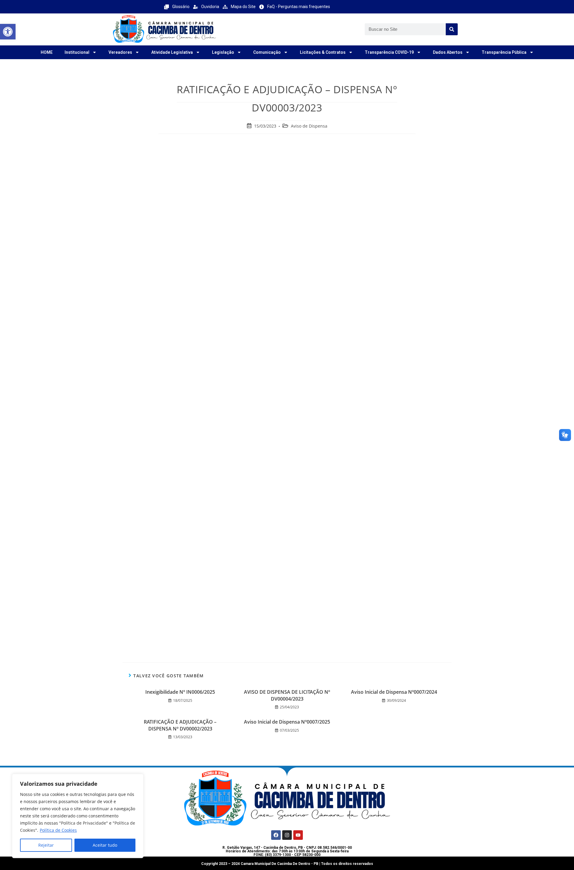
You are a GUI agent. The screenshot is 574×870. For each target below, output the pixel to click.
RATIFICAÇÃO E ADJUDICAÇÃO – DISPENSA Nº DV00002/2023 (180, 725)
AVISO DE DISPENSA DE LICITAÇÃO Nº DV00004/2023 (287, 695)
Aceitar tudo (105, 845)
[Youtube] (298, 835)
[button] (8, 31)
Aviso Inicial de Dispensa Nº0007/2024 (394, 692)
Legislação (223, 52)
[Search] (452, 29)
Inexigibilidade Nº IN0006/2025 (180, 692)
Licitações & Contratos (323, 52)
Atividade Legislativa (172, 52)
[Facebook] (276, 835)
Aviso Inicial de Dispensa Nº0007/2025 (287, 722)
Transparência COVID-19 (389, 52)
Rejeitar (46, 845)
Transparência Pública (504, 52)
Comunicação (267, 52)
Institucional (77, 52)
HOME (47, 52)
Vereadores (120, 52)
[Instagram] (287, 835)
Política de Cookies (58, 830)
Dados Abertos (447, 52)
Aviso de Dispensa (309, 126)
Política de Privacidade (83, 823)
